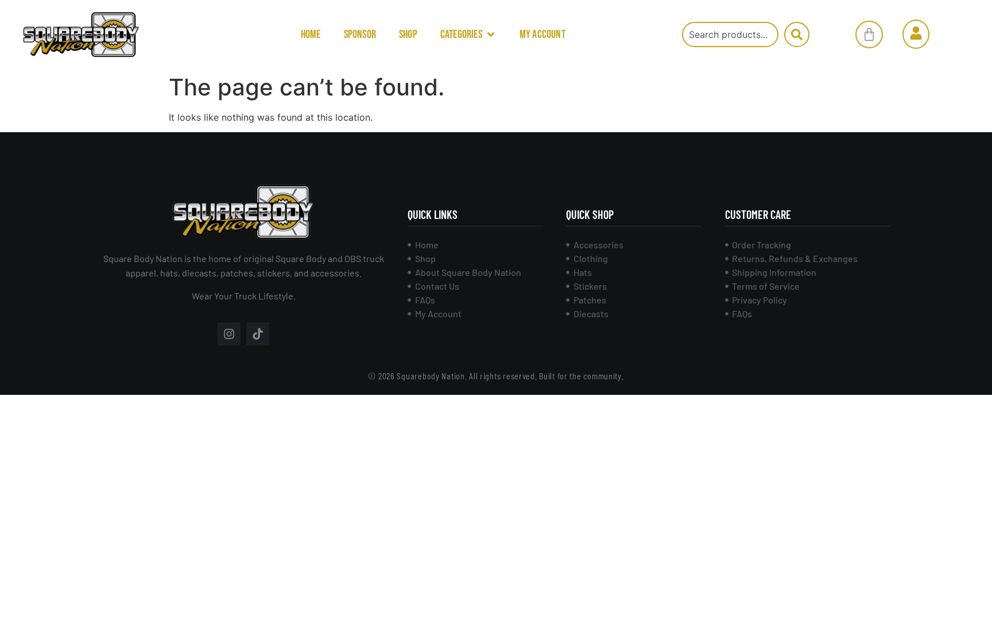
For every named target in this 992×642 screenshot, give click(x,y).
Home (311, 34)
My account (542, 34)
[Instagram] (229, 333)
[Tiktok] (257, 333)
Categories (461, 34)
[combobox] (730, 34)
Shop (408, 34)
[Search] (796, 34)
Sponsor (360, 34)
